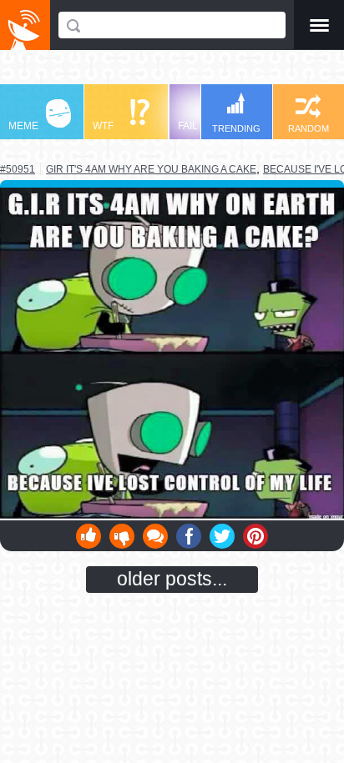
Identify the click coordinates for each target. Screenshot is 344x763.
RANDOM (308, 128)
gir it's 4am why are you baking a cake (151, 168)
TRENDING (236, 128)
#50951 (17, 169)
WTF (103, 126)
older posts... (172, 579)
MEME (23, 126)
